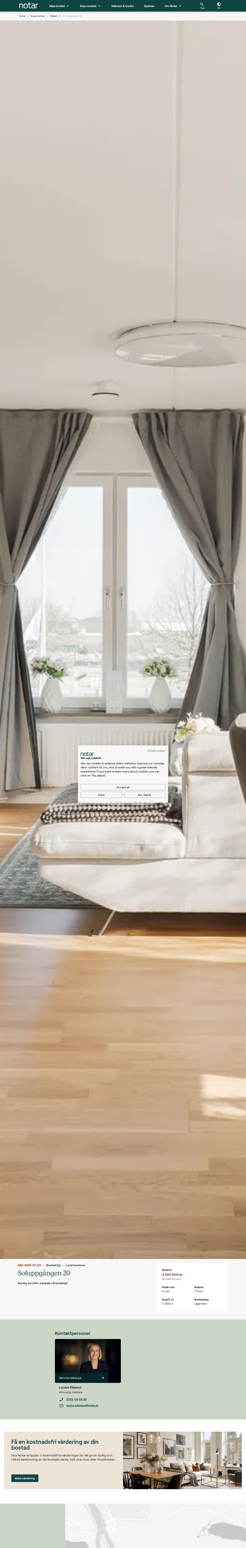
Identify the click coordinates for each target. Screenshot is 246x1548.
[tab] (28, 6)
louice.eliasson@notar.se (82, 1405)
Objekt (53, 15)
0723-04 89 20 (76, 1399)
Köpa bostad (38, 15)
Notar (22, 15)
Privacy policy (156, 750)
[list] (90, 1402)
